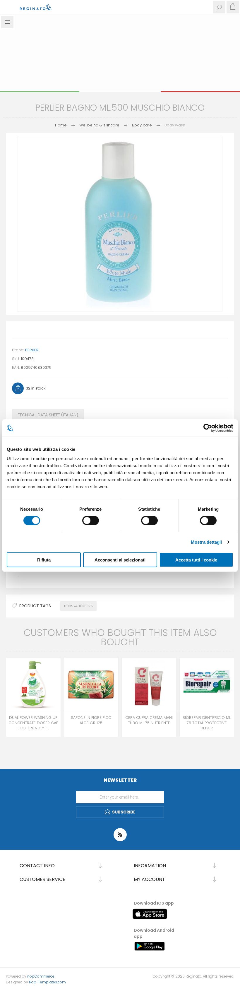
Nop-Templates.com (47, 982)
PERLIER (32, 350)
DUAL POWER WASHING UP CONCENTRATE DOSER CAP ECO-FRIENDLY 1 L (33, 723)
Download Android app (154, 933)
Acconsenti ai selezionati (120, 559)
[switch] (90, 520)
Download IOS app (154, 903)
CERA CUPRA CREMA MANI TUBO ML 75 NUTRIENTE (149, 720)
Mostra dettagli (206, 542)
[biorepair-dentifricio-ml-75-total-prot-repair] (207, 684)
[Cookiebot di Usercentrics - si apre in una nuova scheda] (207, 428)
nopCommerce (40, 976)
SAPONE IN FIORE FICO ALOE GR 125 (91, 720)
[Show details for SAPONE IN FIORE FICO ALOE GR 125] (91, 684)
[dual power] (33, 684)
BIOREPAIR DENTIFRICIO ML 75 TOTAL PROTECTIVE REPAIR (207, 723)
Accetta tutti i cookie (196, 559)
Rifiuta (44, 559)
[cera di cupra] (149, 684)
